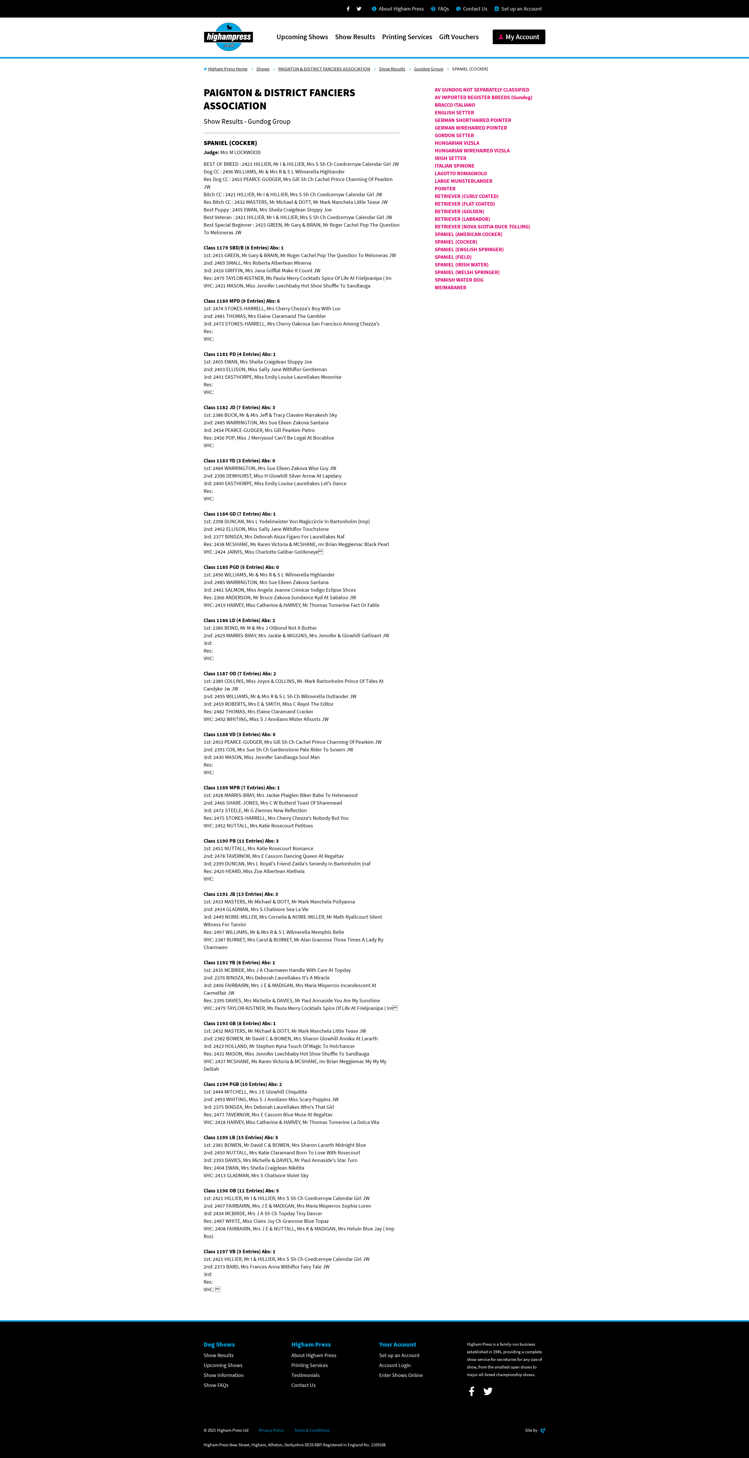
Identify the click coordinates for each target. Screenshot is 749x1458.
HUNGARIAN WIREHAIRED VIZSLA (472, 150)
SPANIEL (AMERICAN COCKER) (468, 234)
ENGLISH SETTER (454, 112)
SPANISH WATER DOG (459, 279)
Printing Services (407, 37)
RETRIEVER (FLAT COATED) (465, 203)
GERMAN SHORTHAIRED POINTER (473, 120)
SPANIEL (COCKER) (456, 241)
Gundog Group (428, 69)
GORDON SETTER (454, 135)
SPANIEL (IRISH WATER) (462, 264)
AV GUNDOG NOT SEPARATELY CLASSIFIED (482, 89)
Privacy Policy (271, 1430)
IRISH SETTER (450, 158)
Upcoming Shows (302, 37)
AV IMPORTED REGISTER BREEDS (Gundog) (483, 97)
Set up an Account (399, 1355)
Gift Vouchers (459, 37)
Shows (262, 69)
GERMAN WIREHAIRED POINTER (471, 127)
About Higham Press (313, 1355)
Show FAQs (216, 1385)
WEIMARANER (450, 287)
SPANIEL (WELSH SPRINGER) (467, 272)
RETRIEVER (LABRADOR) (462, 219)
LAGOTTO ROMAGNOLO (461, 173)
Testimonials (305, 1375)
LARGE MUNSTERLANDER (463, 181)
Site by (535, 1430)
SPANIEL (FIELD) (453, 257)
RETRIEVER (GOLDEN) (459, 211)
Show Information (224, 1375)
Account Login (395, 1365)
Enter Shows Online (401, 1375)
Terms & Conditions (311, 1430)
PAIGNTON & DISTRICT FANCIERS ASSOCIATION (324, 69)
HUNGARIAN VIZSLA (457, 143)
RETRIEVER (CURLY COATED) (467, 196)
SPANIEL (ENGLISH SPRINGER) (469, 249)
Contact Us (303, 1385)
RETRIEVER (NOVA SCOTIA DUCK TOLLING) (482, 226)
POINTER (445, 188)
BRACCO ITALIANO (455, 104)
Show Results (355, 37)
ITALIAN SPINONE (455, 165)
